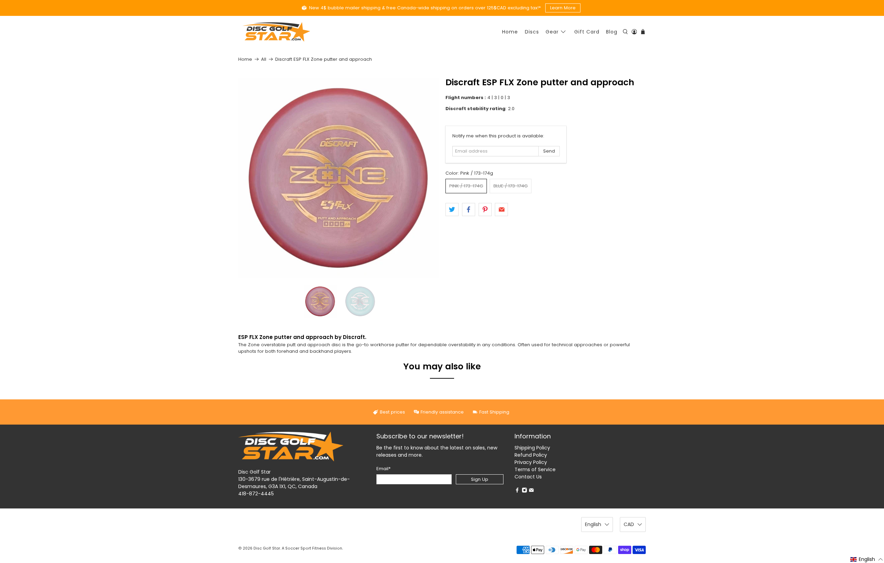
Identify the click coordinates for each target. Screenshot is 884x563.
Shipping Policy (532, 447)
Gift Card (586, 31)
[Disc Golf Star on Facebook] (517, 490)
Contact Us (528, 476)
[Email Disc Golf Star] (531, 490)
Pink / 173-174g (466, 186)
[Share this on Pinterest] (485, 209)
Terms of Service (535, 469)
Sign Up (479, 479)
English (593, 524)
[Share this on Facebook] (468, 209)
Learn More (563, 7)
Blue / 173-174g (510, 186)
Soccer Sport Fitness (305, 548)
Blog (611, 31)
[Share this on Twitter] (452, 209)
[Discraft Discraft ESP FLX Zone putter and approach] (338, 178)
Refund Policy (531, 455)
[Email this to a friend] (501, 209)
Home (510, 31)
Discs (532, 31)
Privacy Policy (531, 462)
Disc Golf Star (266, 548)
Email (383, 468)
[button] (866, 559)
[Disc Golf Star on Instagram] (524, 490)
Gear (552, 31)
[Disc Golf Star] (276, 31)
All (263, 59)
